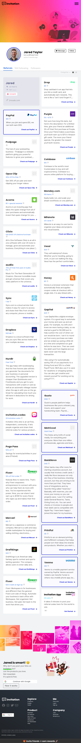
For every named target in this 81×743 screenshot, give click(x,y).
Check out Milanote (66, 234)
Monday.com (52, 191)
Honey (48, 277)
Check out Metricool (66, 447)
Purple (48, 114)
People (29, 703)
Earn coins (30, 716)
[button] (20, 681)
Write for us (56, 716)
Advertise (55, 714)
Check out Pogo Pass (27, 461)
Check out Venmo (66, 582)
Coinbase (50, 159)
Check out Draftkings (27, 569)
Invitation (7, 669)
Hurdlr (9, 358)
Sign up (55, 705)
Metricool (50, 428)
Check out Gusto (67, 415)
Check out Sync (29, 318)
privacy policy (18, 732)
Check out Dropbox (28, 347)
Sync (9, 298)
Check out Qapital (67, 383)
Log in (54, 703)
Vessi (47, 246)
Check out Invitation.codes (25, 434)
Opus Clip (11, 173)
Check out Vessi (67, 266)
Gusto (48, 395)
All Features (31, 714)
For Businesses (32, 721)
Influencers (31, 720)
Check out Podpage (28, 161)
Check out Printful (66, 550)
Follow (72, 51)
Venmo (48, 562)
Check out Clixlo (29, 253)
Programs (30, 701)
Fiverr (9, 472)
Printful (48, 530)
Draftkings (12, 549)
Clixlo (9, 231)
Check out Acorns (28, 219)
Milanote (49, 217)
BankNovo (50, 460)
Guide (29, 705)
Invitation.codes (15, 414)
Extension (30, 712)
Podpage (11, 142)
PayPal (10, 115)
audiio (9, 264)
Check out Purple (67, 147)
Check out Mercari (28, 537)
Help (29, 723)
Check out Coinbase (66, 179)
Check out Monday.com (64, 205)
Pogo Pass (12, 446)
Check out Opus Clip (27, 188)
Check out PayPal (28, 129)
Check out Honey (67, 297)
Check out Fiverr (29, 506)
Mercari (10, 518)
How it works (11, 685)
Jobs (54, 712)
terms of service (28, 732)
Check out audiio (29, 286)
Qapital (48, 309)
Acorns (10, 199)
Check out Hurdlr (29, 403)
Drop (47, 82)
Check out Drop (67, 102)
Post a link (56, 701)
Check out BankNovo (65, 518)
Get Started (69, 611)
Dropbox (11, 329)
